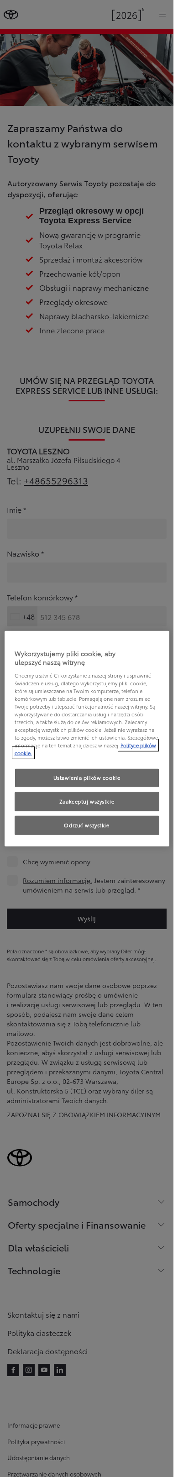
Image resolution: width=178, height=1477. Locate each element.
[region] (87, 738)
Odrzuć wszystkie (86, 825)
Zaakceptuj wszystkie (86, 801)
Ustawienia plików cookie (86, 777)
